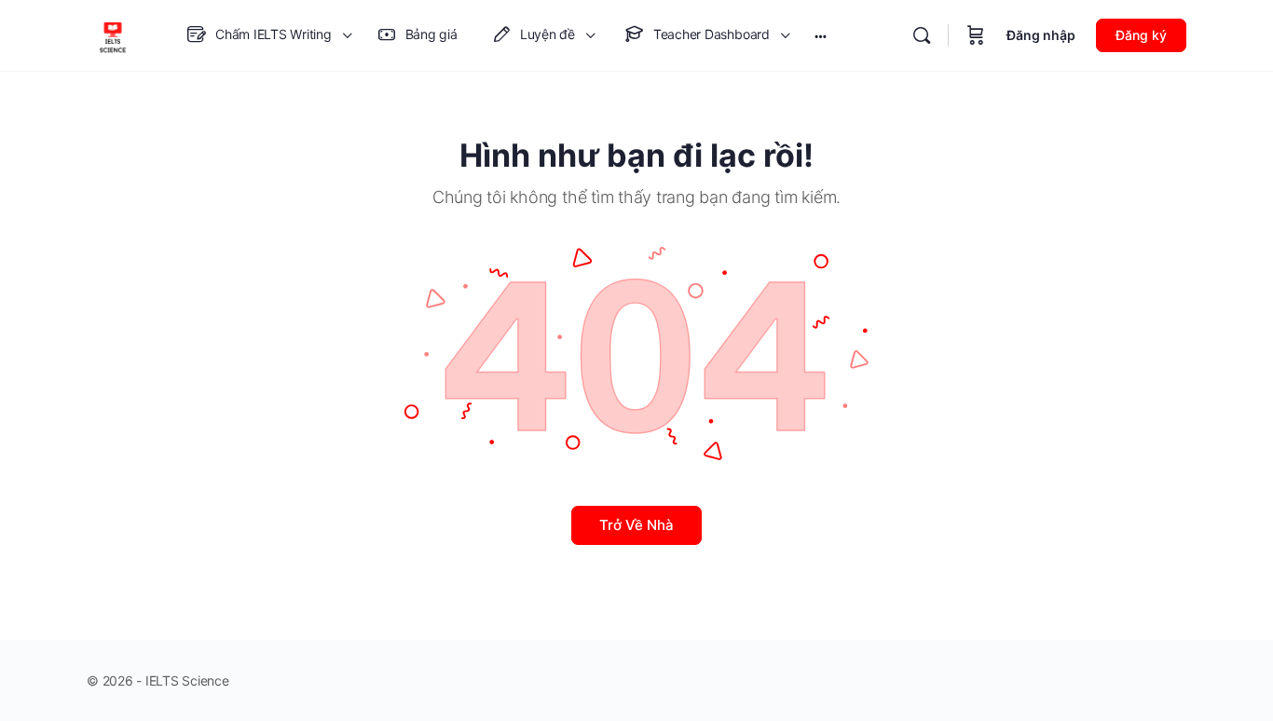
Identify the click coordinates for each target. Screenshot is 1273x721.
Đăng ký (1141, 35)
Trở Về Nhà (636, 525)
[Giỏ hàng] (976, 35)
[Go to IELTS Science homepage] (113, 34)
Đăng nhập (1040, 35)
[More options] (821, 35)
